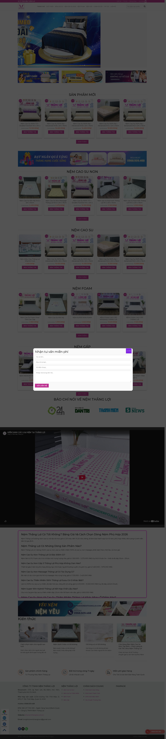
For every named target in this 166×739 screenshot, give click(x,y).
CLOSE (129, 351)
